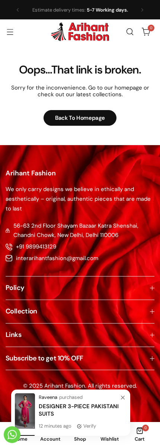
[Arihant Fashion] (80, 31)
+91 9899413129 (36, 246)
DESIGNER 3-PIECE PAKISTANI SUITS (79, 410)
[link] (123, 398)
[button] (18, 10)
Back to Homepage (80, 118)
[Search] (130, 32)
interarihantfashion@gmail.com (57, 258)
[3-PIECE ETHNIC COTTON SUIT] (25, 427)
